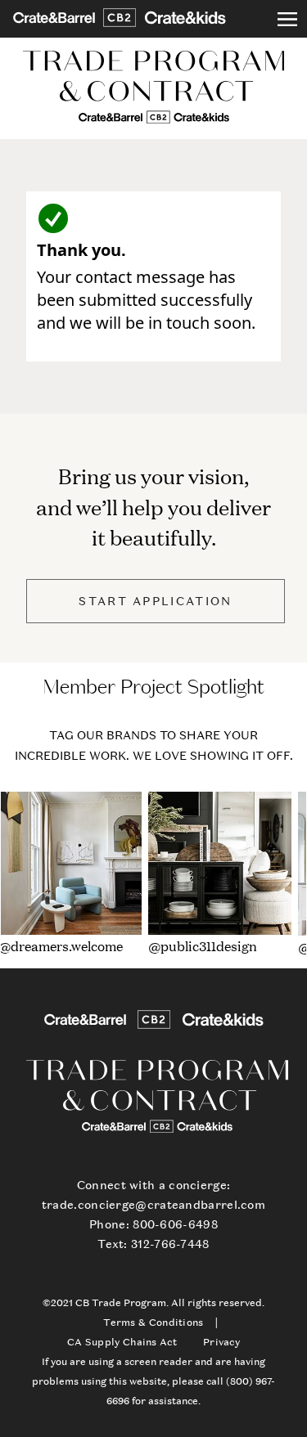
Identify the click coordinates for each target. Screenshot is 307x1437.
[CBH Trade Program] (154, 88)
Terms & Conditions (153, 1322)
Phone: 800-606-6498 (153, 1224)
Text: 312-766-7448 (153, 1243)
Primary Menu (287, 19)
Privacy (221, 1342)
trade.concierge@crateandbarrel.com (153, 1204)
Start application (156, 600)
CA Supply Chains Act (122, 1342)
